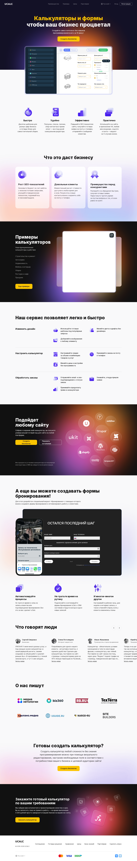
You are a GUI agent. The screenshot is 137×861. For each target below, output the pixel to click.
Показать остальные (46, 442)
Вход (116, 4)
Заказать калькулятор (27, 820)
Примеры (66, 4)
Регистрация (126, 4)
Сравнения (69, 844)
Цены (75, 4)
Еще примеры (23, 286)
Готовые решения (55, 844)
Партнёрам (85, 4)
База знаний (89, 844)
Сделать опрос (116, 844)
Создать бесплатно (68, 39)
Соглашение (40, 844)
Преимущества (53, 4)
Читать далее (19, 661)
